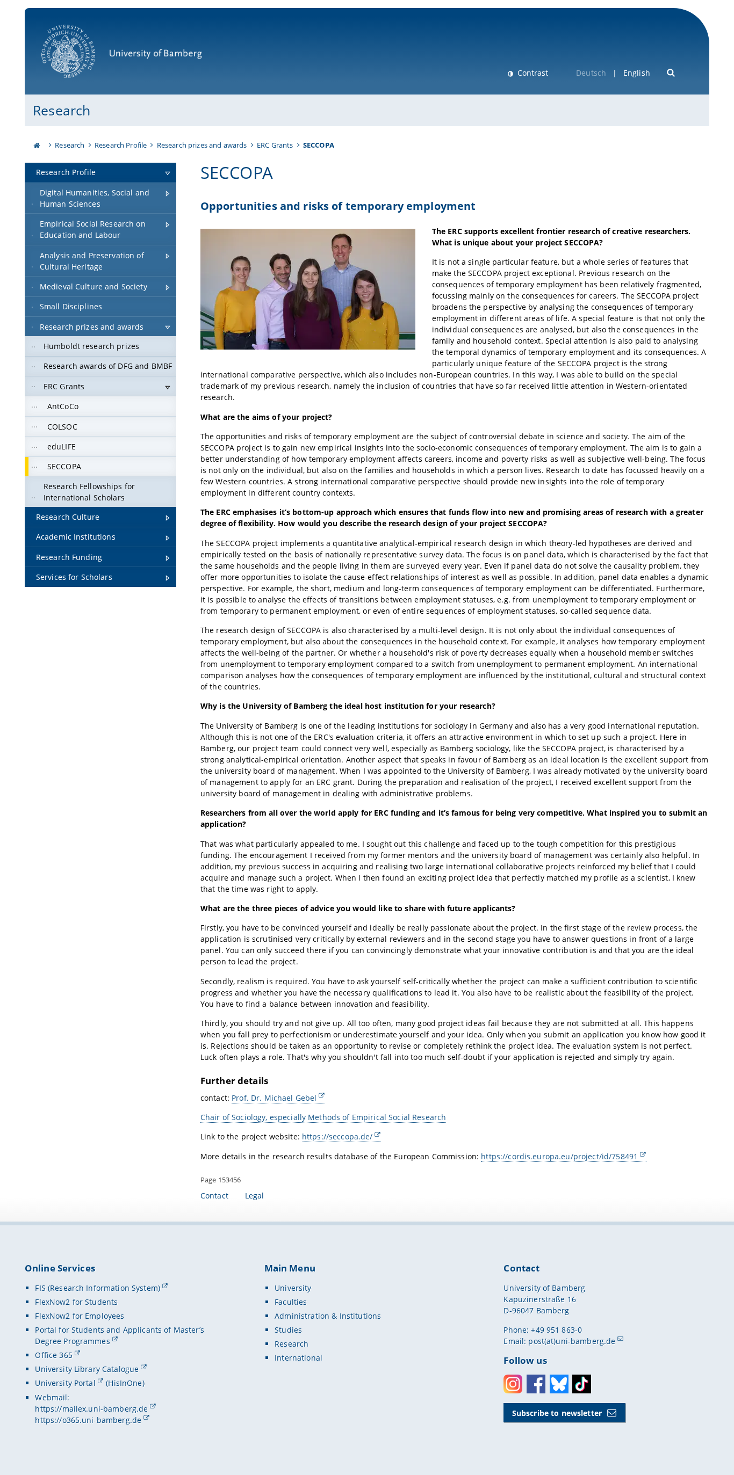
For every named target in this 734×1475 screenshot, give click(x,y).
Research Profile (121, 145)
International (298, 1358)
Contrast (531, 73)
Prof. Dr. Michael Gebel (274, 1098)
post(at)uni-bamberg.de (571, 1341)
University (293, 1288)
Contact (214, 1195)
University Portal (65, 1383)
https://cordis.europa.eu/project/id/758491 (559, 1156)
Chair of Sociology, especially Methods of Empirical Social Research (323, 1117)
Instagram (512, 1384)
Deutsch (591, 73)
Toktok (581, 1384)
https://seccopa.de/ (337, 1136)
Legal (254, 1195)
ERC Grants (275, 145)
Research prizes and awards (202, 145)
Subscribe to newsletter (557, 1413)
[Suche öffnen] (671, 72)
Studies (288, 1330)
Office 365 (53, 1355)
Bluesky (559, 1384)
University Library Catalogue (87, 1369)
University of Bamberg (82, 83)
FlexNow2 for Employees (79, 1316)
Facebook (536, 1384)
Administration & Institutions (328, 1316)
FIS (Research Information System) (97, 1288)
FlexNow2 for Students (76, 1302)
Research (61, 110)
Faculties (291, 1302)
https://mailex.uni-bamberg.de (91, 1409)
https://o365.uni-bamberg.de (88, 1420)
